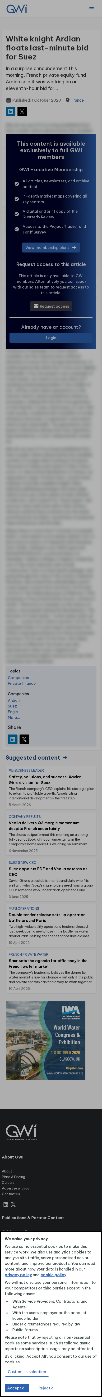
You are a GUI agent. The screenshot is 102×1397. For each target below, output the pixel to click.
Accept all (16, 1388)
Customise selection (27, 1371)
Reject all (47, 1388)
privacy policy (18, 1274)
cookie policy (53, 1274)
